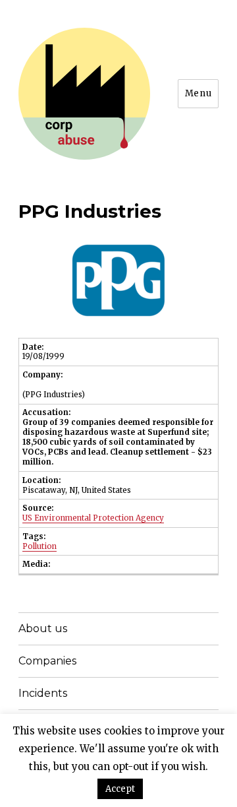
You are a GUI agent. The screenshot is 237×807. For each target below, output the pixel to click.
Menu (198, 93)
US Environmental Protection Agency (93, 518)
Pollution (39, 546)
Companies (47, 661)
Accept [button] (120, 788)
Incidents (42, 693)
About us (42, 628)
